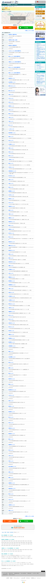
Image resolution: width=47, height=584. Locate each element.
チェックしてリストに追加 (26, 27)
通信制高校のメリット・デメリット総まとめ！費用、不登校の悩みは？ (40, 49)
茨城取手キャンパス (11, 206)
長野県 (17, 542)
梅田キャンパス (10, 163)
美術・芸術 (8, 565)
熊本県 (9, 545)
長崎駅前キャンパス (11, 311)
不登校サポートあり (10, 558)
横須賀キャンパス (11, 406)
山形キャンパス (10, 273)
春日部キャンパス (11, 330)
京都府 (31, 542)
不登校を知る (29, 573)
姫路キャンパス (10, 179)
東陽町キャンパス (11, 334)
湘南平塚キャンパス (11, 221)
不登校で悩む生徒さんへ (40, 79)
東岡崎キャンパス (11, 229)
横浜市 (16, 549)
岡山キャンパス (15, 6)
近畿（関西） (15, 536)
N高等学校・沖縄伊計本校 (12, 34)
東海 (12, 536)
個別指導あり (3, 556)
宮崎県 (14, 545)
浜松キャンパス (10, 151)
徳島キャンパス (10, 477)
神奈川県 (2, 542)
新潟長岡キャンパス (11, 411)
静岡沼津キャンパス (11, 433)
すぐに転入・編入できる (9, 556)
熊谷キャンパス (10, 373)
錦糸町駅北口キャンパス (12, 389)
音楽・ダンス (19, 562)
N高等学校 (10, 6)
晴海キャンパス (10, 384)
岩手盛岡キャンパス (11, 269)
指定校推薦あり (15, 556)
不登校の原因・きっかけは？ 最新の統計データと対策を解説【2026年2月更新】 (40, 82)
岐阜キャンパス (10, 155)
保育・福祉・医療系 (13, 565)
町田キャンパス (10, 109)
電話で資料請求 (19, 527)
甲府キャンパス (10, 422)
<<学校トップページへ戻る (29, 30)
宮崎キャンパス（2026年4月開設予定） (14, 72)
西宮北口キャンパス (11, 303)
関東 (4, 6)
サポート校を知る (23, 573)
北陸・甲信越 (9, 536)
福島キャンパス (10, 367)
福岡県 (2, 545)
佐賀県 (5, 545)
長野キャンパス (10, 254)
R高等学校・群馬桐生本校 (12, 45)
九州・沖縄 (22, 536)
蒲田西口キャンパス (11, 250)
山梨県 (15, 542)
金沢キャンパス (10, 140)
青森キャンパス (10, 351)
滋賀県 (29, 542)
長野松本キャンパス (11, 428)
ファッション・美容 (28, 562)
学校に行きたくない (39, 83)
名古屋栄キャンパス (11, 144)
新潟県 (5, 542)
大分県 (12, 545)
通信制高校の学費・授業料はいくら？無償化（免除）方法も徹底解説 (40, 52)
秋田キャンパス (10, 362)
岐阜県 (19, 542)
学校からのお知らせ (12, 574)
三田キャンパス (10, 455)
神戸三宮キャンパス (11, 175)
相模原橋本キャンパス (11, 284)
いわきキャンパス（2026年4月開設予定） (14, 50)
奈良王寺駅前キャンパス (12, 466)
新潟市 (23, 549)
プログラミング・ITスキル (19, 565)
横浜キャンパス (10, 113)
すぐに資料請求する (10, 27)
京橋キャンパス (10, 510)
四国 (19, 536)
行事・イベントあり (23, 556)
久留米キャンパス (11, 307)
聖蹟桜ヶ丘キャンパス (11, 245)
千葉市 (10, 549)
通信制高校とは (38, 43)
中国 (18, 536)
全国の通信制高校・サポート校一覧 (6, 568)
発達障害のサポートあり (17, 558)
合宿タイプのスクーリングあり (5, 555)
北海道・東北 (3, 536)
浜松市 (28, 549)
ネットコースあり (28, 555)
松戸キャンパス (10, 315)
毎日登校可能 (12, 555)
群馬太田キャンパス (11, 241)
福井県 (12, 542)
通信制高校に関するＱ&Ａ (40, 56)
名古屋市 (31, 549)
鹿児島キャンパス (11, 198)
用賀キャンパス (10, 400)
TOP (43, 571)
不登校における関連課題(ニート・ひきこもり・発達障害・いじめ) (40, 76)
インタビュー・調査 (35, 573)
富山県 (8, 542)
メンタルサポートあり (4, 558)
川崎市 (18, 549)
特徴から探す (40, 13)
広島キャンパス (10, 183)
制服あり (18, 556)
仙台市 (5, 549)
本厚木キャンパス (11, 292)
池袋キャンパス (10, 94)
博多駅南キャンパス (11, 338)
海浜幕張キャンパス (11, 342)
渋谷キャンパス (10, 102)
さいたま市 (7, 549)
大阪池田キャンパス (11, 504)
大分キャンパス (10, 499)
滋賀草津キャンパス (11, 444)
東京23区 (13, 549)
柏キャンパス (10, 125)
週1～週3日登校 (17, 555)
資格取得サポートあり (24, 558)
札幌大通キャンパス (11, 78)
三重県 (26, 542)
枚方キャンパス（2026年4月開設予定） (14, 67)
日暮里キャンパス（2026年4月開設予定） (14, 61)
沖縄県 (19, 545)
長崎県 (7, 545)
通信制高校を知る (16, 573)
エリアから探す (40, 11)
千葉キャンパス (10, 121)
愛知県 (24, 542)
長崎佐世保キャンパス (11, 488)
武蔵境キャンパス (11, 217)
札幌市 (2, 549)
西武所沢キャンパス (11, 378)
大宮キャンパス (10, 117)
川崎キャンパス (10, 288)
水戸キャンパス (10, 202)
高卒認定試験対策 (3, 565)
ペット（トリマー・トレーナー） (12, 562)
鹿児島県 (17, 545)
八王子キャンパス (11, 395)
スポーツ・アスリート (4, 562)
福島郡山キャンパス (11, 277)
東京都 (7, 6)
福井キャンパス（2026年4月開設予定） (14, 56)
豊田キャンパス (10, 439)
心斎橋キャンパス (11, 159)
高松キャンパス (10, 187)
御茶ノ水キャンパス (11, 90)
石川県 (10, 542)
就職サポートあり (30, 558)
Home (2, 6)
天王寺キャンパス (11, 167)
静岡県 (22, 542)
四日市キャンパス (11, 233)
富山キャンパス (10, 417)
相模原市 (21, 549)
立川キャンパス (10, 98)
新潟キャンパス (10, 136)
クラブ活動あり (28, 556)
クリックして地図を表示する (18, 18)
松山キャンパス (10, 319)
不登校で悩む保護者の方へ (40, 78)
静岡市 (26, 549)
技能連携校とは (38, 65)
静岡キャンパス (10, 225)
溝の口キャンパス (11, 326)
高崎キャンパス (10, 210)
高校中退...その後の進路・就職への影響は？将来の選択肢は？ (40, 58)
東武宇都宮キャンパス (11, 132)
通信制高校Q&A (5, 574)
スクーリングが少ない (22, 555)
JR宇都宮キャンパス (11, 296)
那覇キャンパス (10, 265)
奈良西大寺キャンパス (11, 261)
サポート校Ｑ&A (38, 68)
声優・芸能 (23, 562)
